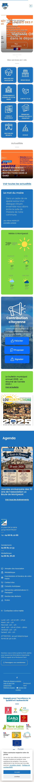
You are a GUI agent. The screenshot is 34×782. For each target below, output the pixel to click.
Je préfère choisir (15, 765)
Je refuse (17, 776)
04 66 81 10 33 (7, 548)
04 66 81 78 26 (8, 556)
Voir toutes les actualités (17, 184)
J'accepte (17, 772)
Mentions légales (9, 688)
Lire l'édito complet (9, 223)
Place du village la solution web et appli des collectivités (12, 683)
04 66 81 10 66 (11, 535)
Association (8, 449)
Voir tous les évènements (17, 499)
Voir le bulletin (12, 387)
